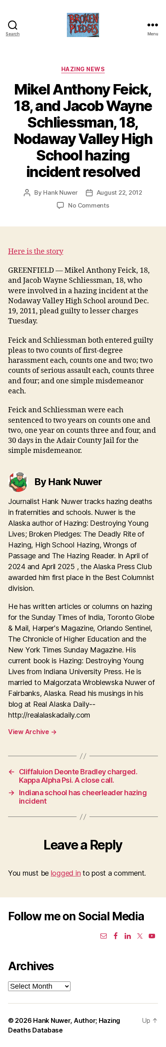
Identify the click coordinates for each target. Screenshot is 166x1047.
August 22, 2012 (119, 192)
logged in (66, 873)
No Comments (88, 205)
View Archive (32, 732)
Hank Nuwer (60, 192)
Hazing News (83, 69)
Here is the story (35, 251)
